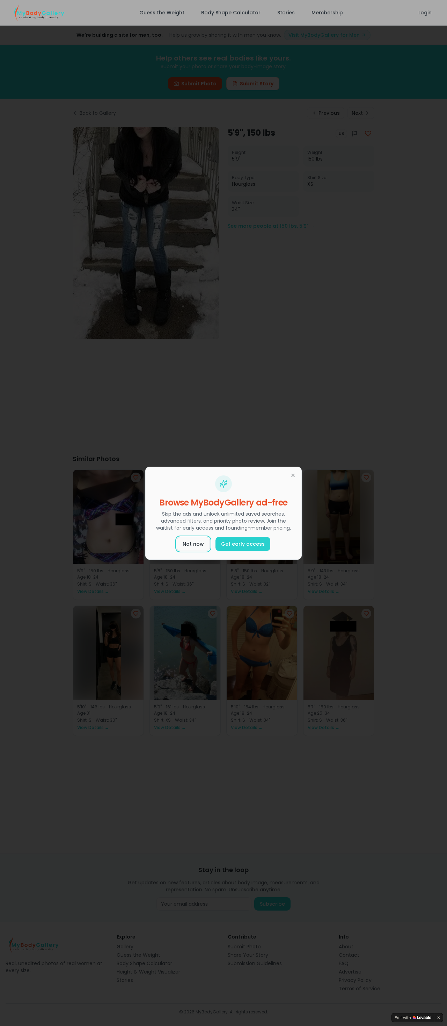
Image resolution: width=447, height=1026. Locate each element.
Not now (193, 543)
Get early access (243, 543)
